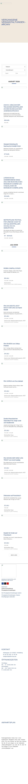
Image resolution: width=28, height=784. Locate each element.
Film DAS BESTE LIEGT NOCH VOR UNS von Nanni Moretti (13, 308)
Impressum (4, 586)
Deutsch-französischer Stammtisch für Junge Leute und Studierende (12, 421)
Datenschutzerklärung (7, 588)
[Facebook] (24, 5)
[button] (26, 9)
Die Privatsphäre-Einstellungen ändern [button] (11, 593)
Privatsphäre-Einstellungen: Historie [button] (11, 595)
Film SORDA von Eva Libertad (13, 381)
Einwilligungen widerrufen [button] (8, 596)
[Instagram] (26, 5)
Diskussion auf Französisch (12, 495)
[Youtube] (8, 583)
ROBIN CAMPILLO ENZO (12, 268)
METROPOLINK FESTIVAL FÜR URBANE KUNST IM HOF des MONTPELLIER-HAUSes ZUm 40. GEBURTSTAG (12, 224)
